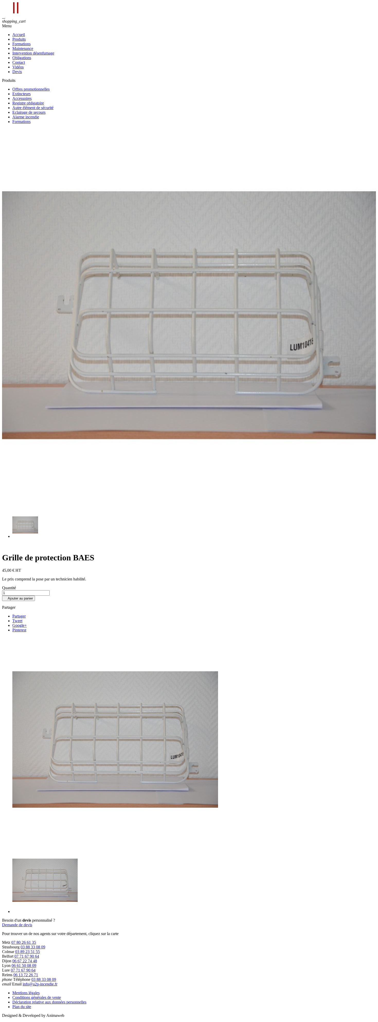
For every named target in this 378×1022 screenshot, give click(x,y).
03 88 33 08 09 (33, 947)
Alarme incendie (25, 117)
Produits (19, 39)
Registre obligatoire (28, 103)
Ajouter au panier (18, 598)
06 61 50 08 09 (24, 965)
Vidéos (18, 67)
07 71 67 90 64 (26, 956)
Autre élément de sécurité (32, 107)
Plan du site (21, 1007)
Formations (21, 44)
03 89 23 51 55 (27, 951)
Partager (19, 616)
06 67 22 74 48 (24, 961)
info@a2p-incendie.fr (40, 984)
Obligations (21, 58)
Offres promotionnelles (31, 89)
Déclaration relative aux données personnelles (49, 1002)
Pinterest (19, 630)
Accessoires (22, 98)
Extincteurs (21, 94)
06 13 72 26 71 (25, 975)
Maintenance (22, 48)
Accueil (18, 34)
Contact (18, 62)
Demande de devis (17, 925)
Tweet (17, 621)
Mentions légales (26, 993)
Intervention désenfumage (33, 53)
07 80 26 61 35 (23, 942)
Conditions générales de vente (36, 997)
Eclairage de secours (29, 112)
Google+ (19, 625)
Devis (17, 71)
